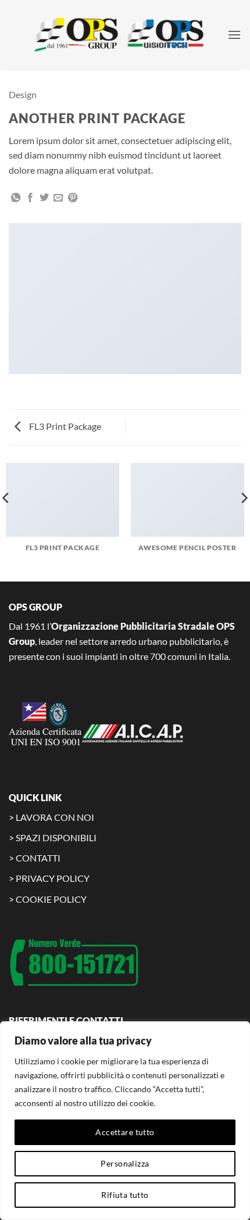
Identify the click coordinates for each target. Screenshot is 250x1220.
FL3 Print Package (64, 426)
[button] (234, 34)
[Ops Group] (123, 35)
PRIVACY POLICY (53, 878)
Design (23, 94)
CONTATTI (38, 857)
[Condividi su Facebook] (30, 198)
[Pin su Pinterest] (72, 198)
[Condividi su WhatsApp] (15, 198)
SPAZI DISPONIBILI (56, 837)
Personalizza (125, 1163)
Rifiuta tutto (124, 1195)
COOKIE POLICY (51, 899)
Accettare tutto (124, 1132)
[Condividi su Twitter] (44, 198)
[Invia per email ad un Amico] (58, 198)
